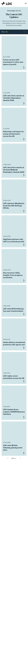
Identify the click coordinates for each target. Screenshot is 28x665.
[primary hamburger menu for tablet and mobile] (25, 3)
